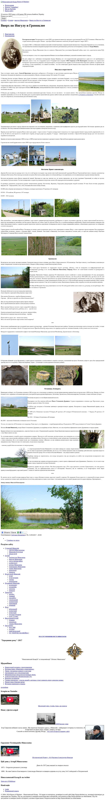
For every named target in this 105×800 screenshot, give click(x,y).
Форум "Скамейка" (11, 7)
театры (11, 579)
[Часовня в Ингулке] (37, 166)
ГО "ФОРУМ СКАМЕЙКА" (19, 633)
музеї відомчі (13, 578)
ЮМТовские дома (61, 724)
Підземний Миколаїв (12, 583)
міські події (13, 554)
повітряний (13, 603)
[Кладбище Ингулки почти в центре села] (16, 123)
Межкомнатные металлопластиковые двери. (20, 675)
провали (12, 590)
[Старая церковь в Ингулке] (15, 166)
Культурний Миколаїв (12, 574)
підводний (12, 613)
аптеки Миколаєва (15, 565)
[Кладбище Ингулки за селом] (65, 123)
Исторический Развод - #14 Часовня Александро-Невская (52, 757)
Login (7, 789)
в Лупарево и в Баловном (85, 94)
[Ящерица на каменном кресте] (69, 385)
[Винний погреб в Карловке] (15, 385)
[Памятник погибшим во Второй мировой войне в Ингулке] (61, 166)
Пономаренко (9, 36)
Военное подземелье (12, 678)
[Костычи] (16, 217)
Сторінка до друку (13, 540)
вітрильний (13, 609)
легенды (12, 589)
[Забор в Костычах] (67, 217)
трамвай (12, 596)
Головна (4, 20)
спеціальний (13, 600)
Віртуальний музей (11, 618)
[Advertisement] (25, 30)
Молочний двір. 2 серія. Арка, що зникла (52, 706)
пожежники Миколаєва (17, 567)
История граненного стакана (15, 684)
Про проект (9, 625)
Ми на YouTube (10, 9)
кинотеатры (13, 581)
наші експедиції (14, 631)
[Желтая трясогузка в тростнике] (41, 255)
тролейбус (12, 598)
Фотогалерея (9, 5)
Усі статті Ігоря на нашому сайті (58, 731)
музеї (11, 576)
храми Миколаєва (15, 568)
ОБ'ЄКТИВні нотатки (17, 550)
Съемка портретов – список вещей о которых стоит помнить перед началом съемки (34, 680)
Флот (7, 607)
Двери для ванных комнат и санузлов (18, 671)
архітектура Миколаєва (17, 557)
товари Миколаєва (15, 624)
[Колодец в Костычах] (42, 217)
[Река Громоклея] (37, 355)
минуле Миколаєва (21, 20)
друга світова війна (16, 561)
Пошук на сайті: (7, 16)
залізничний (13, 602)
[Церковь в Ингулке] (41, 123)
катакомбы (13, 587)
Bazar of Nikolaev (23, 2)
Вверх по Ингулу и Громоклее (40, 20)
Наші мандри (9, 34)
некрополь (12, 622)
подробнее (4, 687)
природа (12, 572)
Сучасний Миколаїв (12, 548)
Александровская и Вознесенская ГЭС (18, 676)
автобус (11, 594)
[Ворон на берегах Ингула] (14, 255)
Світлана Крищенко (18, 535)
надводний (13, 611)
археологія (12, 570)
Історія (10, 20)
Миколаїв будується (16, 552)
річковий (12, 605)
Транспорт (8, 592)
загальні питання (15, 614)
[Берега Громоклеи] (42, 529)
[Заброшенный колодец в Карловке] (42, 385)
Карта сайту (9, 11)
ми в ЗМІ (12, 627)
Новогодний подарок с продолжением (18, 667)
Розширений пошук (12, 791)
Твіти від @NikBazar (8, 781)
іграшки (12, 620)
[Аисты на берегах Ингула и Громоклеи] (10, 355)
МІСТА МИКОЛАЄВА (59, 636)
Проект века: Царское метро (15, 682)
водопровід (13, 585)
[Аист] (68, 255)
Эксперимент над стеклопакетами (17, 673)
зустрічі (11, 629)
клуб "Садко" (13, 616)
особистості (13, 563)
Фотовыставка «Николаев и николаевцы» (19, 669)
